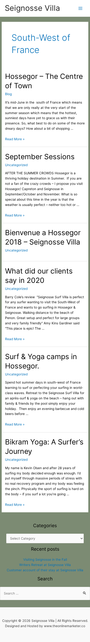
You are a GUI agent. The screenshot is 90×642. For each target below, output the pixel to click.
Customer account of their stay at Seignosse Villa (45, 570)
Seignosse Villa (32, 8)
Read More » (14, 139)
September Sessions (40, 156)
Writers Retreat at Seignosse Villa (45, 565)
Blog (8, 94)
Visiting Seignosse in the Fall (45, 559)
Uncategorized (16, 165)
